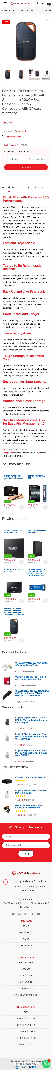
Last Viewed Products (26, 995)
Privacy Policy (26, 1044)
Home (4, 10)
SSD (33, 10)
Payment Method (26, 1018)
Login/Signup (26, 963)
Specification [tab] (35, 187)
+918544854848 (37, 886)
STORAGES (18, 10)
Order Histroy (26, 988)
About (26, 926)
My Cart (26, 969)
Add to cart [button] (21, 562)
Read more (21, 507)
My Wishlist (26, 976)
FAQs (26, 1012)
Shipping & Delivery (26, 1038)
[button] (47, 20)
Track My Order (26, 982)
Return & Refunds (26, 1031)
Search (36, 3)
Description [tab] (9, 187)
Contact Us (26, 945)
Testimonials (26, 932)
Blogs (26, 939)
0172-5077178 (20, 886)
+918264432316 (29, 890)
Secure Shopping (26, 1025)
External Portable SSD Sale (26, 452)
